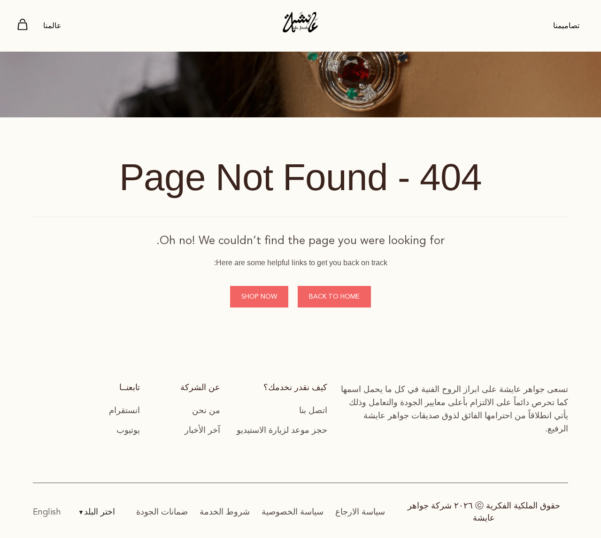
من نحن (206, 410)
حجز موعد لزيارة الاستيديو (282, 430)
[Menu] (22, 26)
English (47, 512)
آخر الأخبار (202, 430)
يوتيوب (128, 430)
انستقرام (124, 410)
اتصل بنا (313, 410)
